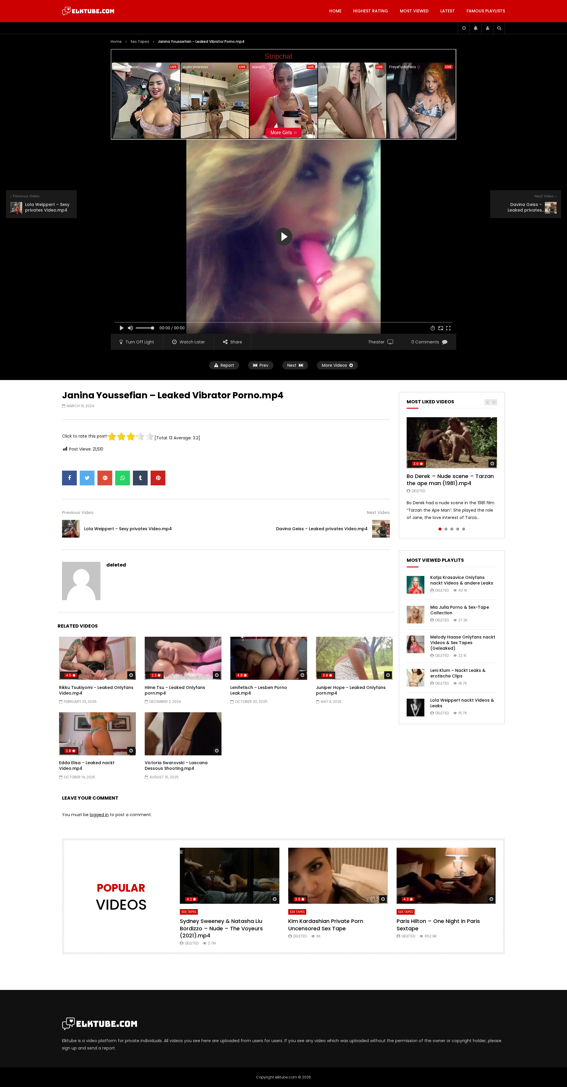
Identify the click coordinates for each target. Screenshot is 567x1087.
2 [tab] (445, 529)
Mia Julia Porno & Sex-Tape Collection (459, 610)
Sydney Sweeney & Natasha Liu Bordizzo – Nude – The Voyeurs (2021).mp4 (221, 928)
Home (335, 11)
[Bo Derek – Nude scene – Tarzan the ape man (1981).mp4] (452, 442)
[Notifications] (475, 28)
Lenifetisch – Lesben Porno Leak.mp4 (258, 690)
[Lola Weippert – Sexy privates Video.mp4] (71, 529)
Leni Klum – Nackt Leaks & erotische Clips (457, 673)
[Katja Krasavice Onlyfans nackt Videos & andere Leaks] (415, 585)
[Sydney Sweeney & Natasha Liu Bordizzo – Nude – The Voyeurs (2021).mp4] (229, 876)
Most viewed (414, 11)
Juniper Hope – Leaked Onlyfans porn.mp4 (351, 690)
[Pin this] (158, 478)
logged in (99, 815)
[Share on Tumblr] (140, 478)
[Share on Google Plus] (104, 478)
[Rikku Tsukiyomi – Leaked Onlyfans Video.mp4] (97, 658)
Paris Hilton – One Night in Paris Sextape (438, 924)
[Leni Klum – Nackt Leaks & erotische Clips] (415, 678)
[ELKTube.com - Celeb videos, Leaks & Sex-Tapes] (88, 11)
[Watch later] (464, 28)
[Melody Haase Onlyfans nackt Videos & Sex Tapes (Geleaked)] (415, 644)
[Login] (487, 28)
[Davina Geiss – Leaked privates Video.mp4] (381, 529)
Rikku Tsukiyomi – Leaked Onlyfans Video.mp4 (96, 690)
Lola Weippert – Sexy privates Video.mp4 (128, 529)
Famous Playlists (486, 11)
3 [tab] (451, 529)
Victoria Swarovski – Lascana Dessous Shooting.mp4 (176, 765)
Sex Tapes (140, 41)
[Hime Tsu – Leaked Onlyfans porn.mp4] (183, 658)
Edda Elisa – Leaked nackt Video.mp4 (87, 765)
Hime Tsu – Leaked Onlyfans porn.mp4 (175, 690)
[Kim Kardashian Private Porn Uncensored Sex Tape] (338, 876)
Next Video (378, 512)
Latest (447, 11)
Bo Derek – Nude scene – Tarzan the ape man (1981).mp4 (450, 479)
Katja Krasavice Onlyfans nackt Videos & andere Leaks (461, 580)
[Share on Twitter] (87, 478)
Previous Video (78, 512)
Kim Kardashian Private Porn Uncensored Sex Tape (325, 924)
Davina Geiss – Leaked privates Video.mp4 (322, 529)
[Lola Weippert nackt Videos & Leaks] (415, 707)
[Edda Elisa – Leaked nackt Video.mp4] (97, 733)
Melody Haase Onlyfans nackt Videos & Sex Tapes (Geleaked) (462, 642)
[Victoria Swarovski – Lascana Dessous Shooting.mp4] (183, 733)
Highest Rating (370, 11)
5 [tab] (463, 529)
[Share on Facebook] (69, 478)
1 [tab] (440, 529)
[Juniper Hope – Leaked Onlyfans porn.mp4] (354, 658)
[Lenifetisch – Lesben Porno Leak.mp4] (268, 658)
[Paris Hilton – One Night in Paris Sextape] (446, 876)
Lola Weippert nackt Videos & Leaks (462, 703)
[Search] (499, 28)
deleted (116, 564)
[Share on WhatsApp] (122, 478)
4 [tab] (457, 529)
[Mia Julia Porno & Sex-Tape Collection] (415, 614)
